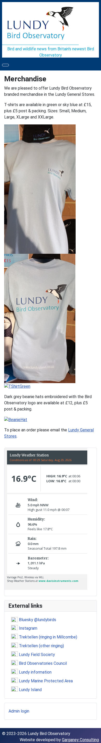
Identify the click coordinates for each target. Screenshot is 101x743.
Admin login (19, 711)
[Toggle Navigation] (5, 65)
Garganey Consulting (80, 739)
